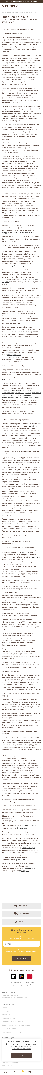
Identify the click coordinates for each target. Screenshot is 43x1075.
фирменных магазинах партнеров (25, 233)
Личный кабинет (9, 1029)
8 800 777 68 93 (9, 993)
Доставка (5, 1011)
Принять (21, 1056)
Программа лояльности (11, 1032)
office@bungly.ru (14, 355)
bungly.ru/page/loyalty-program (14, 266)
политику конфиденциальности (25, 953)
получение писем (11, 951)
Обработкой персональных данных (16, 393)
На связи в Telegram (10, 1062)
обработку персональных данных (26, 951)
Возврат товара (8, 1015)
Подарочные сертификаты (13, 1022)
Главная (4, 10)
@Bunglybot (22, 828)
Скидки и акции (8, 1018)
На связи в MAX (8, 1066)
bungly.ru (5, 233)
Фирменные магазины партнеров (16, 1025)
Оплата (4, 1008)
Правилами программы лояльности (16, 390)
